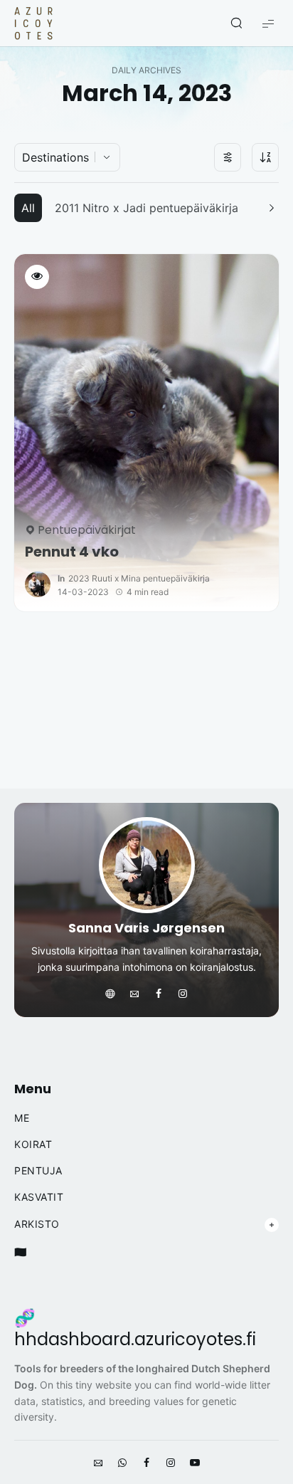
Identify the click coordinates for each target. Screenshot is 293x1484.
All (28, 208)
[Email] (134, 994)
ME (21, 1118)
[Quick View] (37, 277)
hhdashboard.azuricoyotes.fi (135, 1339)
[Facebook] (159, 994)
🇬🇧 (20, 1252)
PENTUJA (38, 1171)
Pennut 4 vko (72, 552)
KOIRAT (33, 1144)
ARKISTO (37, 1224)
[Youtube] (195, 1463)
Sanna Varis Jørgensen (146, 928)
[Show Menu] (268, 23)
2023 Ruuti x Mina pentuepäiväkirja (139, 578)
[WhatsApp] (122, 1463)
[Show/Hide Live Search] (236, 23)
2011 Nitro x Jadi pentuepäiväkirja (146, 208)
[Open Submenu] (272, 1225)
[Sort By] (265, 157)
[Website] (110, 994)
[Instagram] (183, 994)
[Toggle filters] (227, 157)
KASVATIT (38, 1197)
